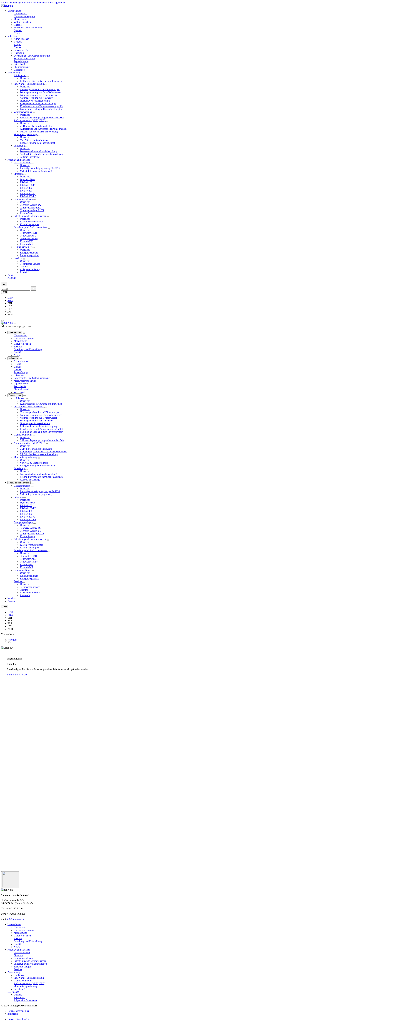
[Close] (15, 323)
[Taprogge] (7, 5)
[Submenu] (24, 333)
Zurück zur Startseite (17, 674)
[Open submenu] (27, 76)
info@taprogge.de (16, 919)
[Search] (4, 284)
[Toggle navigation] (2, 320)
